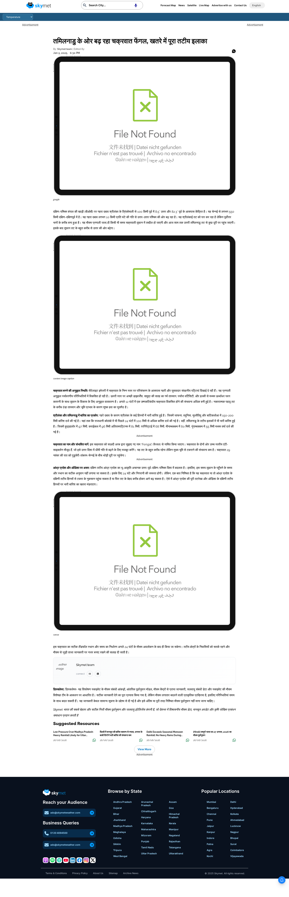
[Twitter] (93, 860)
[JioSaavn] (59, 860)
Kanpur (211, 832)
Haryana (146, 817)
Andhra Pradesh (122, 801)
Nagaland (174, 835)
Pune (210, 820)
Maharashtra (148, 829)
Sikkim (117, 844)
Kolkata (234, 814)
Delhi (233, 801)
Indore (210, 838)
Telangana (175, 847)
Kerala (172, 823)
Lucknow (235, 826)
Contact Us (240, 5)
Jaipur (210, 826)
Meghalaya (119, 832)
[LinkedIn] (72, 860)
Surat (233, 844)
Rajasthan (174, 841)
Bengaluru (213, 807)
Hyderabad (236, 807)
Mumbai (211, 801)
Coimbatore (237, 850)
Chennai (211, 814)
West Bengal (120, 856)
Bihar (116, 814)
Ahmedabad (237, 820)
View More (144, 749)
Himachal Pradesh (174, 816)
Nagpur (234, 832)
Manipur (174, 829)
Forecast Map (168, 5)
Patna (210, 844)
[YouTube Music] (66, 860)
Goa (171, 807)
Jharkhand (119, 820)
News (181, 5)
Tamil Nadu (147, 847)
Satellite (192, 5)
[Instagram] (86, 860)
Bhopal (234, 838)
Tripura (117, 850)
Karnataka (147, 823)
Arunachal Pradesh (147, 803)
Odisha (117, 838)
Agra (209, 850)
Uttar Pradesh (149, 853)
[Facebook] (79, 860)
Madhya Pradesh (122, 826)
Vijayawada (237, 856)
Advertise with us (222, 5)
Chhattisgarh (148, 811)
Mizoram (146, 835)
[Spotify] (52, 860)
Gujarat (117, 807)
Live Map (204, 5)
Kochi (210, 856)
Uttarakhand (176, 853)
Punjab (145, 841)
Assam (173, 801)
